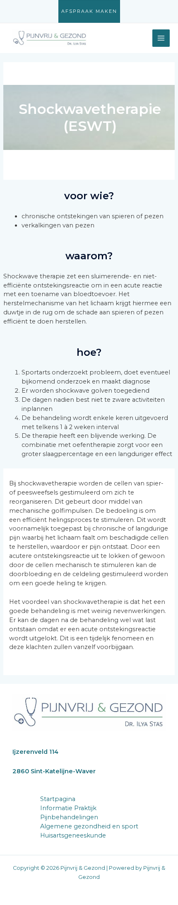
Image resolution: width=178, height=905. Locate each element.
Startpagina (57, 799)
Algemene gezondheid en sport (89, 826)
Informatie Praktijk (68, 808)
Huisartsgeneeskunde (73, 835)
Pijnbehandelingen (69, 817)
